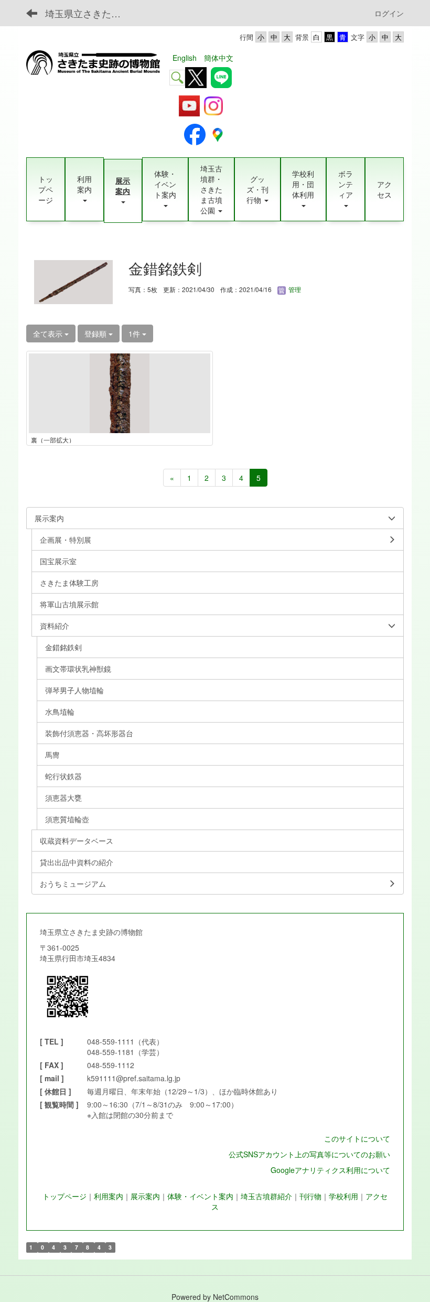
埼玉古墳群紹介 (266, 1196)
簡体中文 (218, 57)
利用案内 (108, 1196)
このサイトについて (357, 1138)
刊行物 (310, 1196)
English (185, 57)
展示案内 (145, 1196)
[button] (84, 189)
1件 (135, 333)
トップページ (64, 1196)
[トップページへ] (96, 63)
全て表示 (48, 333)
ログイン (389, 13)
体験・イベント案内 (200, 1196)
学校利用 (343, 1196)
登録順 (96, 333)
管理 (294, 289)
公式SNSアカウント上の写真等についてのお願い (309, 1154)
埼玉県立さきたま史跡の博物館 (89, 13)
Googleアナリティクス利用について (330, 1170)
